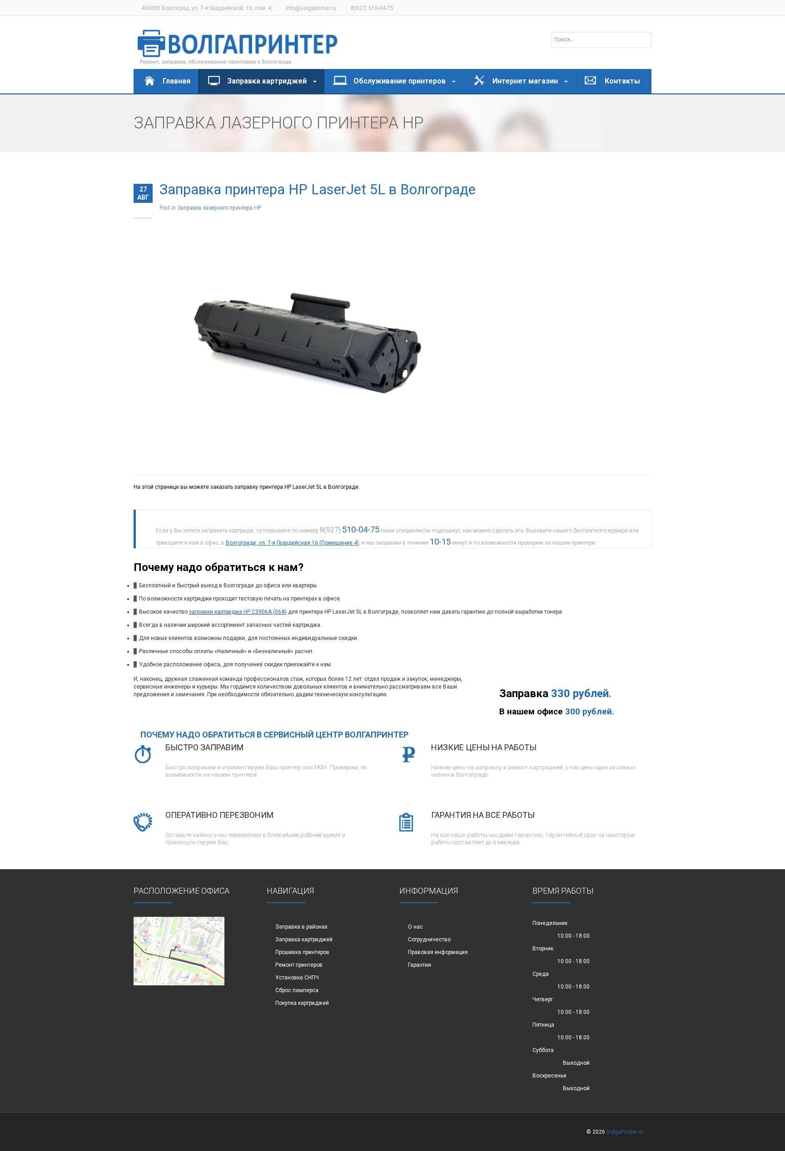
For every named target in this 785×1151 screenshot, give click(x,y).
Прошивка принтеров (302, 952)
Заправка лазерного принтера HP (219, 208)
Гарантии (419, 965)
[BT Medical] (238, 42)
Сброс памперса (296, 990)
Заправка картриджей (304, 939)
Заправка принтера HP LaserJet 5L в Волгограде (317, 189)
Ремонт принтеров (299, 965)
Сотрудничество (429, 939)
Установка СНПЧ (297, 977)
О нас (415, 927)
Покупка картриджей (302, 1003)
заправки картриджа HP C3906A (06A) (238, 612)
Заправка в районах (301, 927)
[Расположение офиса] (179, 951)
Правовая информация (438, 952)
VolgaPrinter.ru (624, 1132)
